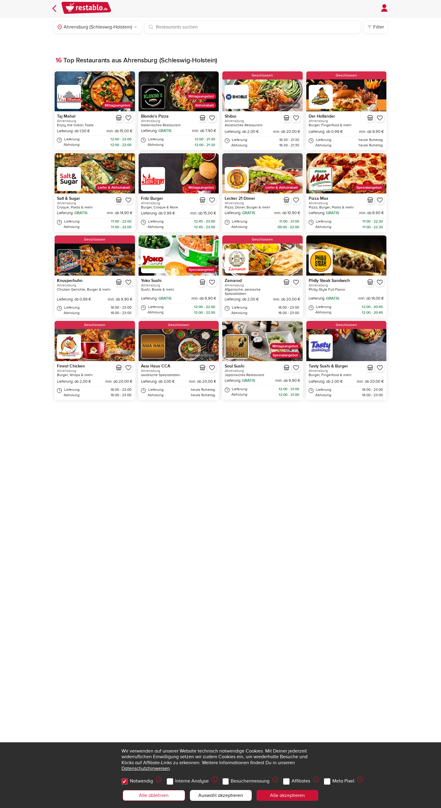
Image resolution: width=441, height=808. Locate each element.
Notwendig (141, 781)
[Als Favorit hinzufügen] (128, 118)
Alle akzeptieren (287, 795)
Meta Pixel (343, 781)
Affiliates (301, 781)
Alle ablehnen (154, 795)
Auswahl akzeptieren (220, 795)
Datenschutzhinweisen (146, 768)
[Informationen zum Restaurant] (119, 118)
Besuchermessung (250, 781)
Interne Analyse (192, 781)
